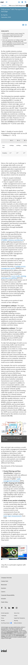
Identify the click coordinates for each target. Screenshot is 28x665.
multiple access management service (13, 267)
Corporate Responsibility (7, 595)
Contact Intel (4, 581)
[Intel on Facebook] (2, 608)
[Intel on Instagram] (16, 608)
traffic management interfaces (12, 480)
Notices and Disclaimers (8, 632)
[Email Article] (26, 25)
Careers (3, 591)
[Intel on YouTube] (13, 608)
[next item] (27, 5)
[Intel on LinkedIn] (9, 608)
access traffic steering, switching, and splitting (13, 277)
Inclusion (3, 598)
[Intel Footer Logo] (4, 651)
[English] (22, 2)
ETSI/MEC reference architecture (12, 240)
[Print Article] (23, 25)
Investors (3, 588)
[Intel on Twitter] (5, 608)
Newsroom (4, 584)
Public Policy (4, 602)
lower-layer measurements (13, 516)
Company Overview (6, 577)
